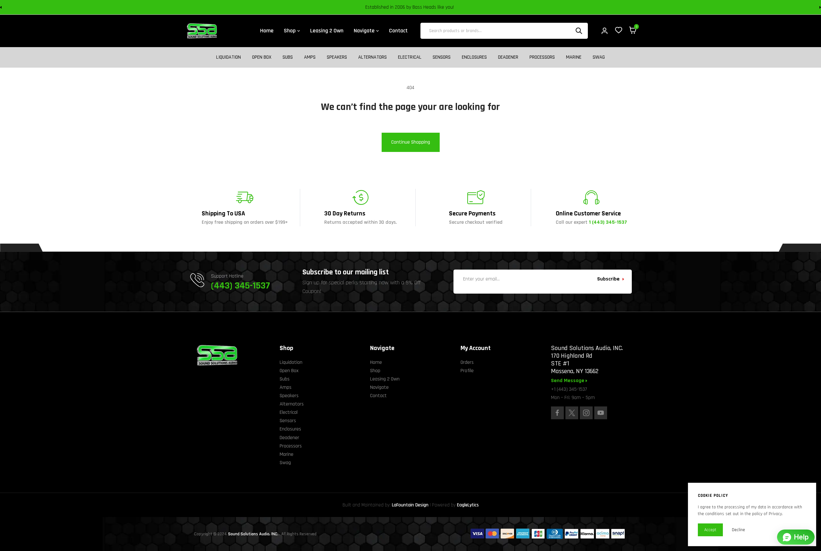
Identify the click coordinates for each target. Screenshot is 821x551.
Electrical (409, 57)
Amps (310, 57)
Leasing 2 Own (385, 379)
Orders (467, 362)
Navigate (379, 387)
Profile (467, 370)
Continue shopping (410, 142)
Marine (573, 57)
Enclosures (474, 57)
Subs (288, 57)
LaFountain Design (410, 505)
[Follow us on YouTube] (600, 412)
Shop (375, 370)
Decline (738, 530)
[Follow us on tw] (571, 412)
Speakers (337, 57)
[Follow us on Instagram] (586, 412)
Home (376, 362)
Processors (542, 57)
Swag (599, 57)
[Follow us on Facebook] (557, 412)
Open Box (261, 57)
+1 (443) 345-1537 (569, 389)
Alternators (372, 57)
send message (568, 381)
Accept (710, 530)
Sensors (442, 57)
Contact (378, 395)
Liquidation (228, 57)
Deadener (508, 57)
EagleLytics (468, 505)
